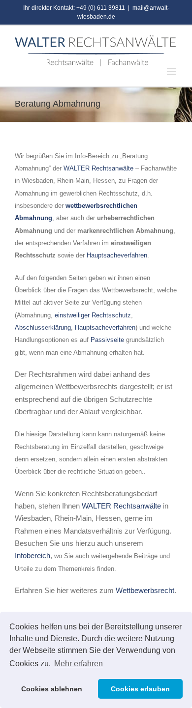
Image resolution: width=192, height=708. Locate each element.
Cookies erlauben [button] (140, 689)
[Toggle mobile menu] (172, 71)
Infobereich (32, 555)
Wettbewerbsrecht (145, 590)
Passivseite (108, 339)
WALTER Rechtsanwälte (98, 168)
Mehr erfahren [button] (78, 663)
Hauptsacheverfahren (117, 255)
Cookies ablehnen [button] (51, 689)
